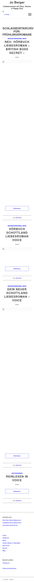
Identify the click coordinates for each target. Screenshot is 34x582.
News (24, 38)
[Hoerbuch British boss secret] (17, 131)
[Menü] (28, 14)
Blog (4, 551)
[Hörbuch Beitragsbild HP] (17, 255)
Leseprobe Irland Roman (10, 525)
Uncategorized (17, 473)
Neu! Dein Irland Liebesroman (12, 520)
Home (4, 535)
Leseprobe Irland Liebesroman (12, 523)
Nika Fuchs (6, 545)
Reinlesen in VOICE (17, 478)
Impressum (6, 563)
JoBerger (18, 217)
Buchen (5, 548)
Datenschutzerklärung (9, 568)
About (4, 540)
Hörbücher (6, 538)
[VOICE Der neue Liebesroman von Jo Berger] (17, 379)
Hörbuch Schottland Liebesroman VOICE (17, 234)
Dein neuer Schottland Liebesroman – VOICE (17, 294)
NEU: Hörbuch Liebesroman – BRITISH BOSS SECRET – (17, 47)
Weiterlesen (17, 208)
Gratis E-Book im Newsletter (11, 543)
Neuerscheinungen (15, 38)
